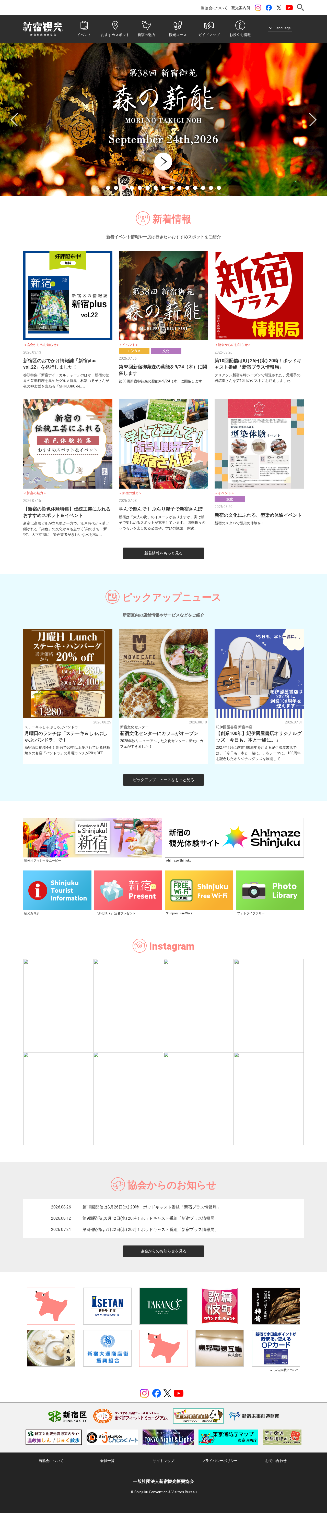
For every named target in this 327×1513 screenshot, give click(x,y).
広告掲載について (286, 1370)
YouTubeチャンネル (289, 7)
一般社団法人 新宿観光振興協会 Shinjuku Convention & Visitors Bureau (43, 29)
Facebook (269, 8)
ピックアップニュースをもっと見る (163, 780)
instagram (258, 8)
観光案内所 (240, 8)
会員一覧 (107, 1461)
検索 (300, 7)
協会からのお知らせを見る (163, 1251)
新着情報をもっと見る (163, 553)
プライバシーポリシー (220, 1461)
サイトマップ (163, 1461)
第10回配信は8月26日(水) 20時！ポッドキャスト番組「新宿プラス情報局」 (152, 1207)
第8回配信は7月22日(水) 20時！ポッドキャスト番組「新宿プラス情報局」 (150, 1229)
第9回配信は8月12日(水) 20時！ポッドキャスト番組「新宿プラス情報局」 (150, 1218)
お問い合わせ (276, 1461)
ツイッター (279, 7)
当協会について (214, 8)
